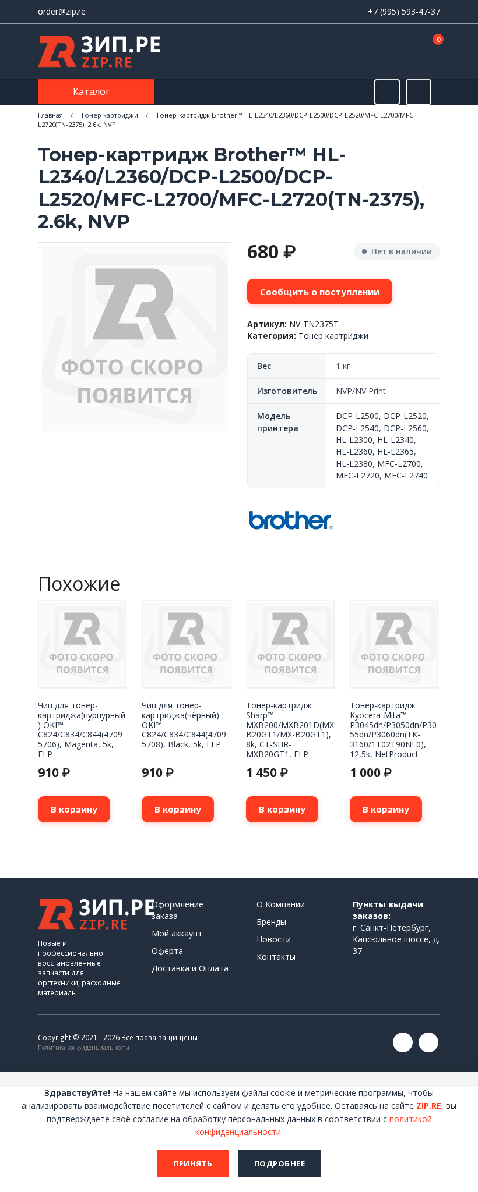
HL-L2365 (395, 451)
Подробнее (279, 1163)
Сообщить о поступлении (319, 291)
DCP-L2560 (405, 428)
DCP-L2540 (357, 428)
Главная (50, 115)
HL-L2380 (354, 463)
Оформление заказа (177, 910)
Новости (273, 939)
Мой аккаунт (177, 933)
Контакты (276, 956)
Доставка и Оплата (190, 968)
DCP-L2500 (357, 415)
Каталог (92, 91)
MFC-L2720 (357, 475)
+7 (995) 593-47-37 (404, 11)
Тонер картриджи (109, 115)
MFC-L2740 (406, 475)
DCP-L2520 (405, 415)
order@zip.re (62, 11)
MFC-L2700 (399, 463)
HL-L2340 (395, 439)
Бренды (271, 921)
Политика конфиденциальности (83, 1048)
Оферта (167, 950)
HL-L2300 (354, 439)
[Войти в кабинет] (390, 52)
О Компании (280, 904)
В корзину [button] (74, 809)
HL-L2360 (354, 451)
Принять (193, 1163)
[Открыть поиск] (387, 92)
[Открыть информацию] (418, 92)
